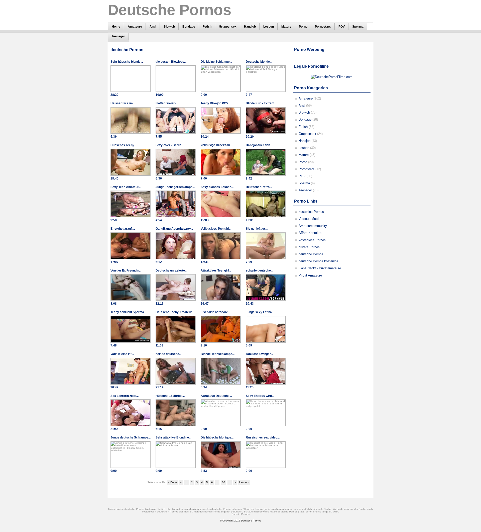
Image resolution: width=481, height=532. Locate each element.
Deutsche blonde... (259, 61)
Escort (235, 514)
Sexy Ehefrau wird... (260, 396)
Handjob (304, 141)
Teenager (305, 190)
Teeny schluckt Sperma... (128, 312)
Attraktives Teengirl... (216, 270)
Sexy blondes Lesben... (217, 187)
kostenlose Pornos (312, 240)
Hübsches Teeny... (123, 145)
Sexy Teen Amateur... (125, 187)
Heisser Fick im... (122, 103)
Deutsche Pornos (251, 520)
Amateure (306, 98)
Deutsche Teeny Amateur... (175, 312)
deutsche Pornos (311, 254)
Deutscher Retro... (259, 187)
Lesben (304, 148)
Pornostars (306, 169)
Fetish (303, 127)
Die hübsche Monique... (217, 437)
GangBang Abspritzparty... (174, 228)
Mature (304, 155)
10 (223, 482)
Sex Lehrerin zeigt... (124, 396)
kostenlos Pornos (311, 212)
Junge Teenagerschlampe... (175, 187)
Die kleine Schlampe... (216, 61)
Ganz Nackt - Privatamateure (320, 268)
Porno (303, 162)
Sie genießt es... (257, 228)
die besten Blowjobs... (171, 61)
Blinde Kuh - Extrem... (261, 103)
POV (302, 176)
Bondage (305, 119)
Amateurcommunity (313, 226)
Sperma (304, 183)
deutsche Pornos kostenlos (318, 261)
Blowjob (304, 112)
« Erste (172, 482)
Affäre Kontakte (310, 233)
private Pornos (309, 247)
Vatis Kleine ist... (122, 354)
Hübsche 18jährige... (170, 396)
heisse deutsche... (168, 354)
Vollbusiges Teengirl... (216, 228)
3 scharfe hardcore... (215, 312)
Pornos (245, 514)
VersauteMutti (309, 219)
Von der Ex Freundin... (125, 270)
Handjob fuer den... (259, 145)
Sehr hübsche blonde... (126, 61)
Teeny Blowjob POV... (215, 103)
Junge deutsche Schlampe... (130, 437)
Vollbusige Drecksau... (216, 145)
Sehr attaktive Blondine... (173, 437)
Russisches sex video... (263, 437)
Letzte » (244, 482)
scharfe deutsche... (259, 270)
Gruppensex (307, 134)
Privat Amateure (310, 275)
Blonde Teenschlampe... (217, 354)
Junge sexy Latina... (260, 312)
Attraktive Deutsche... (216, 396)
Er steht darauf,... (122, 228)
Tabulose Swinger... (259, 354)
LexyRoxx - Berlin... (169, 145)
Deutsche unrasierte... (171, 270)
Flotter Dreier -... (167, 103)
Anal (302, 105)
